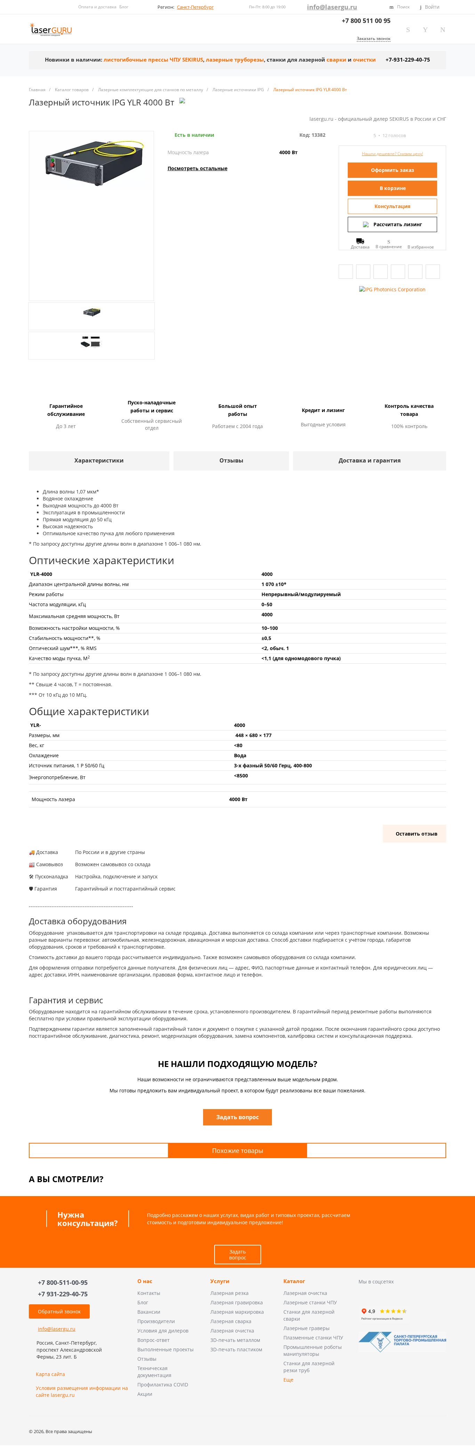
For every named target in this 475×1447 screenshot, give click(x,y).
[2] (348, 135)
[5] (367, 135)
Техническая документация (154, 1371)
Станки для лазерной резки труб (309, 1367)
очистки (364, 59)
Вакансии (148, 1311)
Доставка (360, 246)
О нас (144, 1281)
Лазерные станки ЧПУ (310, 1302)
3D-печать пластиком (236, 1349)
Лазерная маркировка (237, 1311)
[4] (360, 135)
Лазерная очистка (232, 1330)
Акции (144, 1394)
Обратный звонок (59, 1311)
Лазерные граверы (306, 1328)
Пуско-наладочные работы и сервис (152, 406)
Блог (123, 7)
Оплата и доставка (97, 7)
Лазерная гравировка (236, 1302)
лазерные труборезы (235, 59)
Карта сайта (50, 1374)
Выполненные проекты (165, 1349)
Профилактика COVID (162, 1384)
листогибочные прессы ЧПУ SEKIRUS (153, 59)
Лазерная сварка (230, 1321)
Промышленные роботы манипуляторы (312, 1350)
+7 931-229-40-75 (63, 1294)
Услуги (220, 1281)
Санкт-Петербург (195, 7)
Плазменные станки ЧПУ (313, 1337)
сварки (336, 59)
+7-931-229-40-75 (408, 59)
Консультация (392, 206)
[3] (354, 135)
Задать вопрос (237, 1254)
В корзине (393, 188)
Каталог (294, 1281)
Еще (288, 1379)
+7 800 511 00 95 (366, 20)
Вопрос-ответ (153, 1340)
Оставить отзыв (416, 833)
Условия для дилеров (162, 1330)
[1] (342, 135)
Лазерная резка (229, 1293)
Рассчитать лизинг (397, 224)
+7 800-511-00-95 (63, 1282)
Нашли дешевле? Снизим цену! (392, 154)
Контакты (148, 1293)
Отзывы (146, 1358)
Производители (156, 1321)
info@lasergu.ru (332, 7)
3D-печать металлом (235, 1340)
